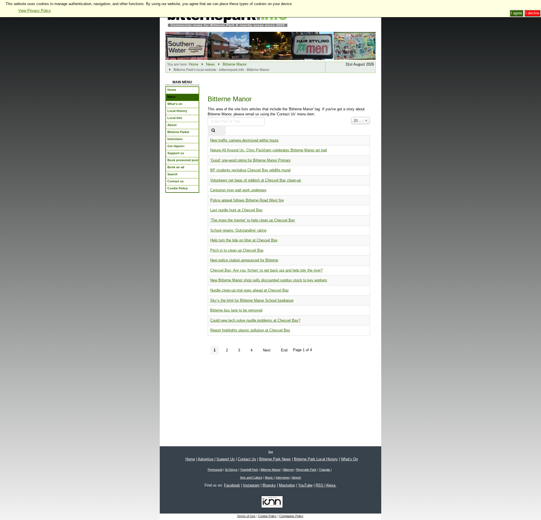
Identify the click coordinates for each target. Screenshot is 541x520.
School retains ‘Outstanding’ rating (238, 230)
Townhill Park (249, 469)
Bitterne (288, 469)
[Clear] (222, 130)
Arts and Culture (251, 477)
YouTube (305, 485)
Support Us (225, 459)
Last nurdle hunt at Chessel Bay (236, 210)
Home (193, 64)
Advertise (206, 459)
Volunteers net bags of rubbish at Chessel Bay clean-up (255, 180)
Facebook (232, 485)
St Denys (231, 469)
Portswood (215, 469)
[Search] (213, 130)
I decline (532, 13)
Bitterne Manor (235, 64)
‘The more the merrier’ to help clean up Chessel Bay (252, 220)
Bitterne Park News (275, 459)
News (210, 64)
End (284, 350)
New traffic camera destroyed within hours (244, 140)
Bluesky (269, 485)
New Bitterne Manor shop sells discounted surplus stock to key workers (268, 280)
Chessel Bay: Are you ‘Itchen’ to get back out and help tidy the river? (266, 270)
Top (270, 451)
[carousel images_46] (355, 45)
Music (269, 477)
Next (266, 350)
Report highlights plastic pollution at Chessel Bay (250, 330)
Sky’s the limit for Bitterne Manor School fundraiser (252, 300)
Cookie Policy (267, 516)
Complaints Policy (291, 516)
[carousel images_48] (313, 45)
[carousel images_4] (228, 45)
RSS (320, 485)
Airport (296, 477)
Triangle (325, 469)
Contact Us (247, 459)
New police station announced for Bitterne (244, 260)
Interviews (283, 477)
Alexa (331, 485)
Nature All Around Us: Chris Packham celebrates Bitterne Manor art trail (268, 150)
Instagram (251, 485)
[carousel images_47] (270, 45)
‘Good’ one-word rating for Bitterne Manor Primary (250, 160)
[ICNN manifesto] (270, 503)
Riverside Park (306, 469)
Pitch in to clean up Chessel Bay (237, 250)
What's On (349, 459)
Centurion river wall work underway (238, 190)
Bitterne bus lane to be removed (236, 310)
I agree (516, 13)
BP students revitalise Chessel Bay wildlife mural (250, 170)
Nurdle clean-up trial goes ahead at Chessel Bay (249, 290)
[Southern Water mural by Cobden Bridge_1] (186, 45)
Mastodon (287, 485)
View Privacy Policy (34, 10)
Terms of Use (246, 516)
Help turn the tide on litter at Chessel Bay (244, 240)
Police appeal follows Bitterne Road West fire (247, 200)
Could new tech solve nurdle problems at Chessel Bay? (255, 320)
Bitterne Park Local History (316, 459)
